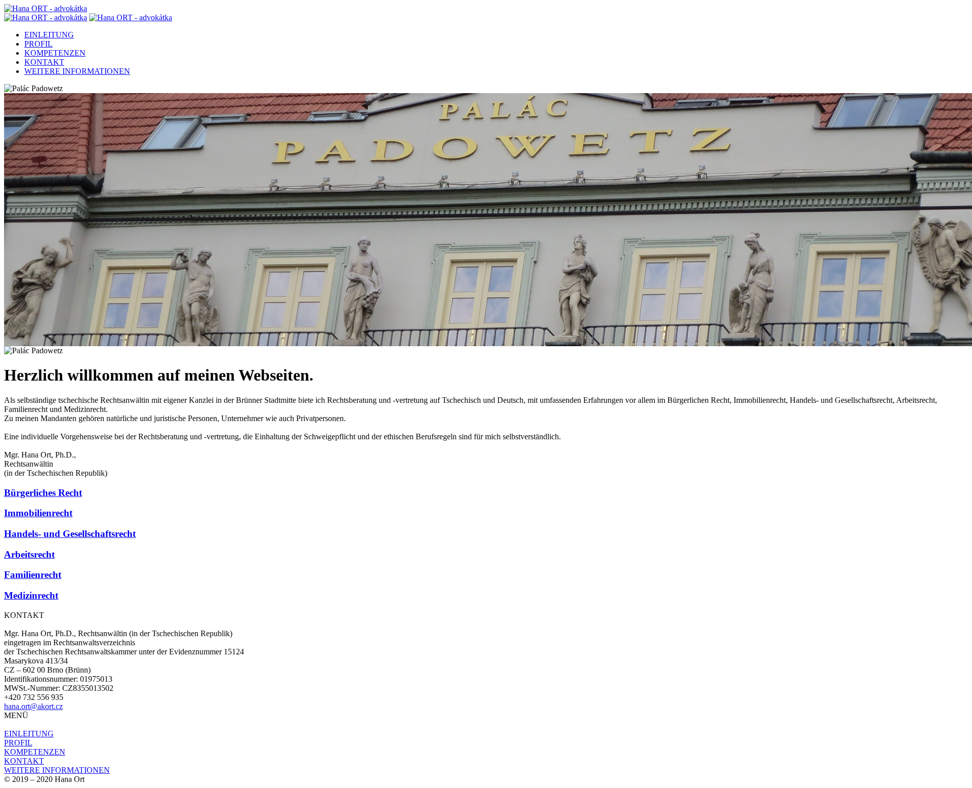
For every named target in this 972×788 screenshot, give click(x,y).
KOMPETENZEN (55, 53)
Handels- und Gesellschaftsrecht (70, 533)
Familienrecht (32, 574)
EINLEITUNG (49, 34)
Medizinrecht (31, 595)
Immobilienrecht (38, 513)
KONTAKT (44, 62)
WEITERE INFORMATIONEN (77, 71)
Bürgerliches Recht (43, 492)
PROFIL (38, 43)
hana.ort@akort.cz (33, 706)
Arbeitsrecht (29, 554)
